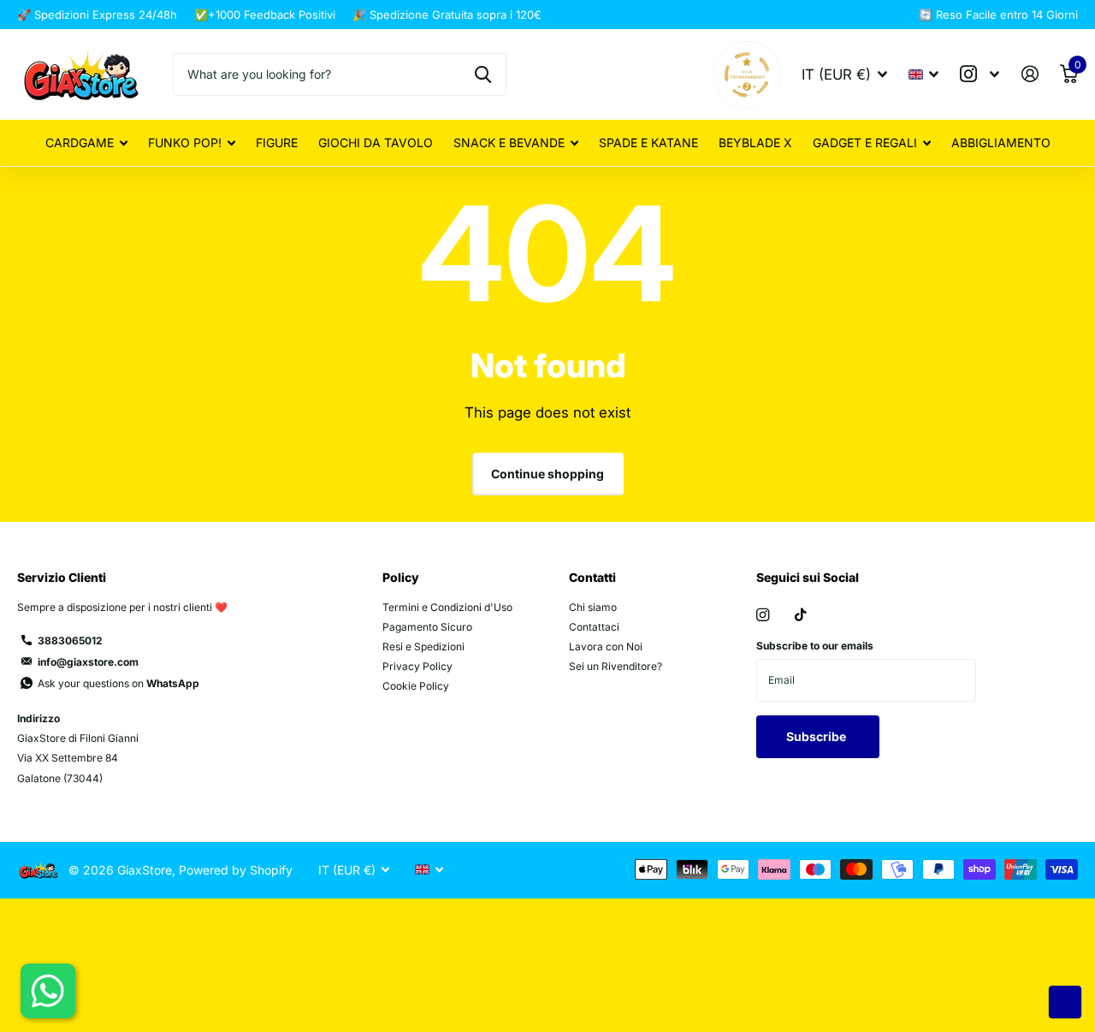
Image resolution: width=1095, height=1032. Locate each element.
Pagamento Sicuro (427, 626)
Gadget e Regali (865, 142)
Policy (400, 577)
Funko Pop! (185, 142)
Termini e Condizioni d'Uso (447, 607)
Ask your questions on (118, 683)
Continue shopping (547, 473)
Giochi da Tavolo (375, 142)
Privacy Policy (417, 666)
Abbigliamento (1001, 142)
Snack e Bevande (509, 142)
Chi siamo (593, 607)
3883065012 (70, 640)
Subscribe (817, 736)
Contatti (592, 577)
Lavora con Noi (605, 646)
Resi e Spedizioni (423, 646)
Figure (277, 142)
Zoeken (482, 74)
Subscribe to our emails (814, 645)
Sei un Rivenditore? (615, 666)
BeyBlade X (755, 142)
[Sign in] (1030, 74)
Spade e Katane (648, 142)
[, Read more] (980, 74)
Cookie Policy (415, 685)
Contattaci (594, 626)
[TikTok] (801, 614)
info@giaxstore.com (88, 661)
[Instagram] (762, 614)
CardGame (79, 142)
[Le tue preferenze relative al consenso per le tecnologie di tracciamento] (1065, 1002)
